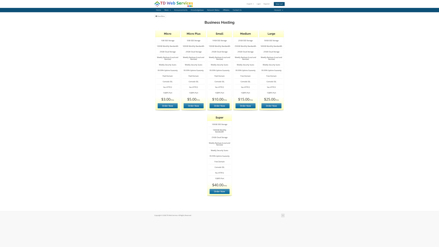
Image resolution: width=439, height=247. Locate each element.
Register (267, 4)
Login (259, 4)
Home (158, 10)
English (250, 4)
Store (167, 10)
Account (278, 10)
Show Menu (161, 16)
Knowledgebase (197, 10)
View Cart (279, 4)
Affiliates (226, 10)
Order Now (167, 105)
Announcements (180, 10)
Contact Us (237, 10)
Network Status (213, 10)
